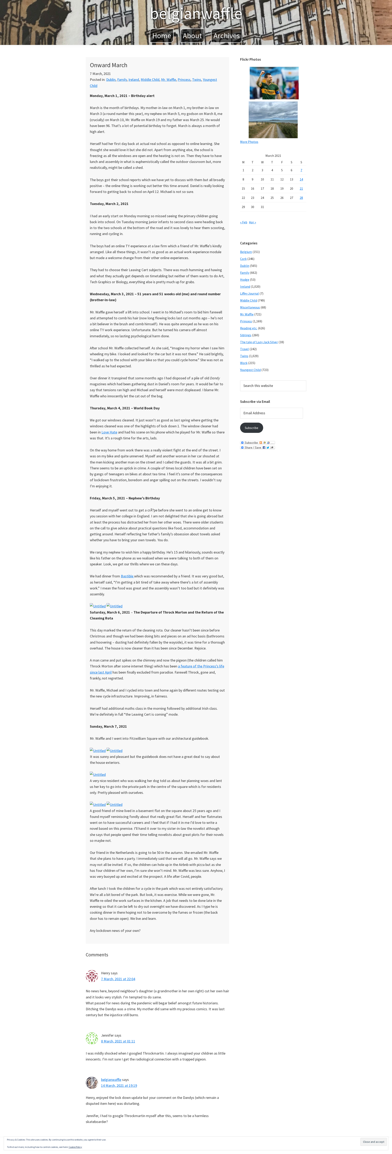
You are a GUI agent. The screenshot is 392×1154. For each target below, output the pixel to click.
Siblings (245, 335)
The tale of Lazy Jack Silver (259, 342)
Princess (184, 79)
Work (243, 363)
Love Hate (109, 432)
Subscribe (251, 428)
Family (122, 79)
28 (301, 198)
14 (301, 179)
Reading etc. (248, 328)
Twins (196, 79)
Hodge (244, 279)
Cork (243, 259)
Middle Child (150, 79)
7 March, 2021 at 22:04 (118, 979)
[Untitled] (98, 606)
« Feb (243, 222)
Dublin (111, 79)
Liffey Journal (249, 293)
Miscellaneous (250, 307)
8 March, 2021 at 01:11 (118, 1041)
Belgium (246, 252)
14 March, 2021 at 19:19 (119, 1085)
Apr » (252, 222)
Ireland (133, 79)
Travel (244, 349)
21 (301, 188)
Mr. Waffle (168, 79)
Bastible (127, 576)
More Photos (249, 142)
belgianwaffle (196, 13)
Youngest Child (250, 370)
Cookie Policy (75, 1146)
